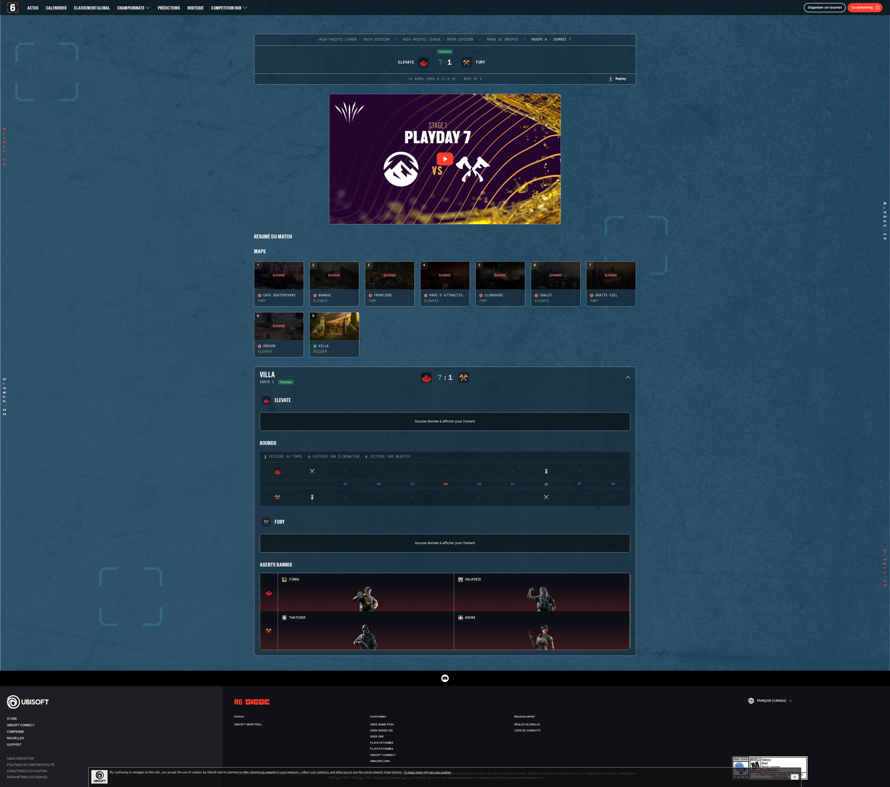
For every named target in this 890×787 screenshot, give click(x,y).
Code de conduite (527, 730)
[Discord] (445, 678)
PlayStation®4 (382, 748)
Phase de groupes (502, 39)
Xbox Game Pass (382, 724)
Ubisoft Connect (21, 725)
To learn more (413, 772)
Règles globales (527, 724)
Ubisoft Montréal (248, 724)
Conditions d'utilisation (27, 771)
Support (14, 744)
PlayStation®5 (381, 742)
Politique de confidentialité (30, 764)
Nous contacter (20, 758)
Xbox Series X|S (381, 730)
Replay (620, 78)
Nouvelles (15, 738)
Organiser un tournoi (825, 7)
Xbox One (377, 736)
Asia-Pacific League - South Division (354, 39)
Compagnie (15, 731)
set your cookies (440, 772)
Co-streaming (862, 7)
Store (12, 718)
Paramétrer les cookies (27, 777)
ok (794, 776)
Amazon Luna (380, 761)
